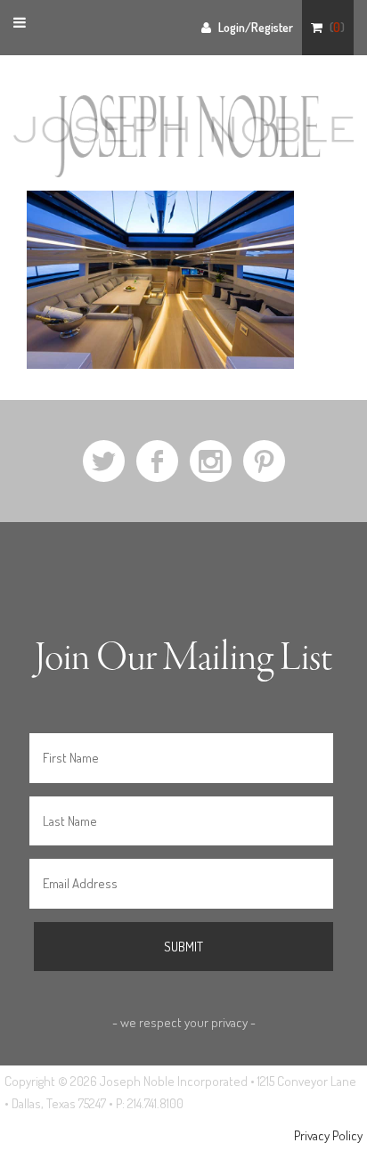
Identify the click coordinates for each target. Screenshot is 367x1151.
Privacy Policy (328, 1135)
